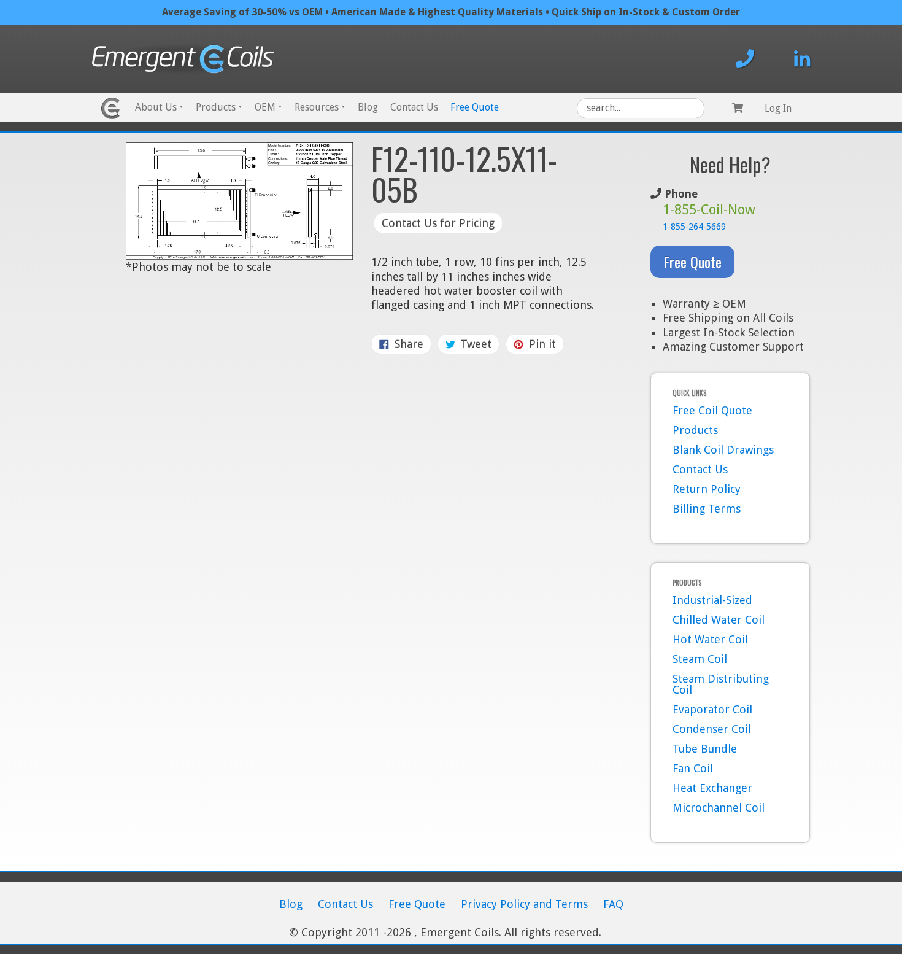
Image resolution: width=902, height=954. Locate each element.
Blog (368, 107)
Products (219, 107)
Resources (320, 107)
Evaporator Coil (712, 709)
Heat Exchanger (712, 787)
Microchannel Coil (719, 807)
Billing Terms (707, 508)
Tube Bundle (705, 748)
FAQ (613, 904)
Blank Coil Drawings (723, 449)
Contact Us (414, 107)
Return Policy (707, 489)
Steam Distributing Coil (721, 684)
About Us (159, 107)
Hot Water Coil (710, 639)
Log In (778, 108)
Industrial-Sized (712, 600)
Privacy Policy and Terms (524, 904)
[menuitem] (159, 108)
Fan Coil (693, 768)
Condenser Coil (712, 729)
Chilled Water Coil (719, 619)
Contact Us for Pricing (438, 223)
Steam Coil (700, 659)
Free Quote (474, 107)
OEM (268, 107)
